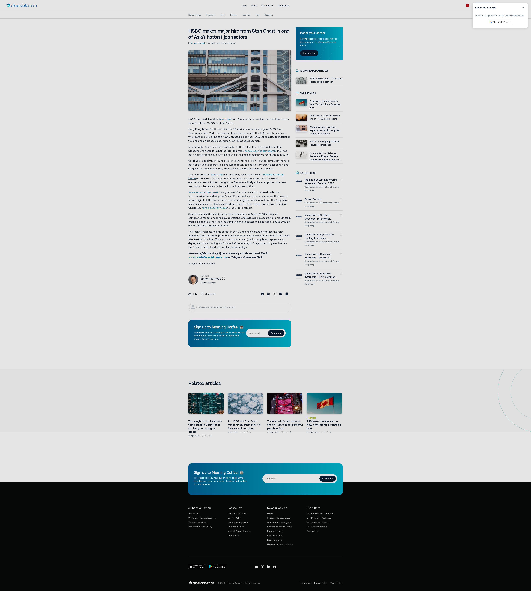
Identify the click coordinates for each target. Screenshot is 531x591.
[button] (265, 295)
